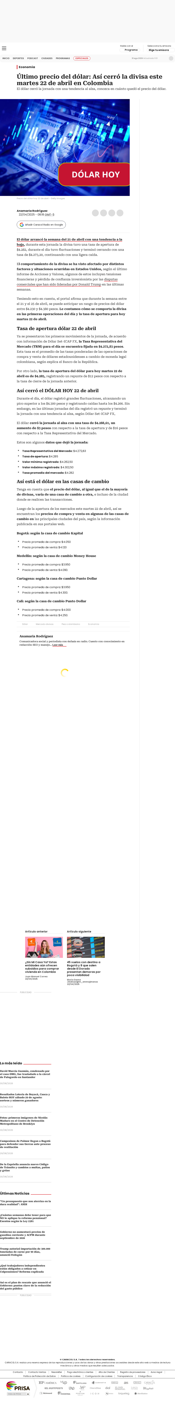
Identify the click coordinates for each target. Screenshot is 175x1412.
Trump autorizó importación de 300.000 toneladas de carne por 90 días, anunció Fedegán (25, 1251)
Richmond (46, 1392)
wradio (81, 1387)
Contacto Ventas (37, 1372)
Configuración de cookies (98, 1376)
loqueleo (123, 1392)
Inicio (5, 58)
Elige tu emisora (159, 50)
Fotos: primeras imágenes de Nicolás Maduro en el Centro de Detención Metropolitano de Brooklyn (24, 1120)
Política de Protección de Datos (39, 1376)
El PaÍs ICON (94, 1392)
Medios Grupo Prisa (18, 1394)
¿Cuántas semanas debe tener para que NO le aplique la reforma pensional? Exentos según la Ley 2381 (25, 1218)
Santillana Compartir (97, 1382)
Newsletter (164, 58)
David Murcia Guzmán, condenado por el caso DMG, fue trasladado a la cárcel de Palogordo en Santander (25, 1074)
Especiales (82, 58)
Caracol (149, 1382)
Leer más (57, 644)
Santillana (78, 1382)
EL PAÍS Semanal (119, 1387)
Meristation (140, 1392)
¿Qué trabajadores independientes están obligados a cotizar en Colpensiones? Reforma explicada (22, 1268)
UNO (70, 1387)
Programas (63, 58)
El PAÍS (47, 1382)
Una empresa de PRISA (18, 1386)
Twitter (103, 213)
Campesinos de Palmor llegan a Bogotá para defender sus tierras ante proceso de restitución (25, 1144)
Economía (27, 67)
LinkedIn (111, 213)
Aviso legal (156, 1372)
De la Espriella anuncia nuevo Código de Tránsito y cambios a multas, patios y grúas (25, 1167)
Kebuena (148, 1387)
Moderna (63, 1392)
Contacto (18, 1372)
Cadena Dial (107, 1387)
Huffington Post (52, 1387)
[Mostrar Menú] (4, 48)
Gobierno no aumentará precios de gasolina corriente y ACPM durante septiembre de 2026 (22, 1235)
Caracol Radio (87, 48)
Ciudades (46, 58)
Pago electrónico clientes (80, 1372)
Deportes (18, 58)
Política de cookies (70, 1376)
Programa (131, 50)
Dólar (25, 624)
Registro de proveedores (132, 1372)
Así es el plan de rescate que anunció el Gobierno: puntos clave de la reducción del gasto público (25, 1285)
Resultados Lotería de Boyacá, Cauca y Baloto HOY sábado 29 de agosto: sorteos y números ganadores (25, 1097)
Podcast (32, 58)
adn (136, 1382)
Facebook (95, 213)
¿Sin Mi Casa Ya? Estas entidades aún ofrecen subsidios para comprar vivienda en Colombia (42, 967)
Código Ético (145, 1376)
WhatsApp (120, 213)
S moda (108, 1392)
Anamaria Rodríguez (32, 211)
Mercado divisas (44, 624)
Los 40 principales (62, 1382)
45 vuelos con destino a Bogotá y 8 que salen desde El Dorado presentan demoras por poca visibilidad (84, 968)
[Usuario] (171, 58)
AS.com (125, 1382)
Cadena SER (114, 1382)
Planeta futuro (133, 1387)
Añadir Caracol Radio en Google (44, 224)
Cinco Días (94, 1387)
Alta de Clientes (107, 1372)
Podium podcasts (79, 1392)
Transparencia (125, 1376)
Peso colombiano (71, 624)
